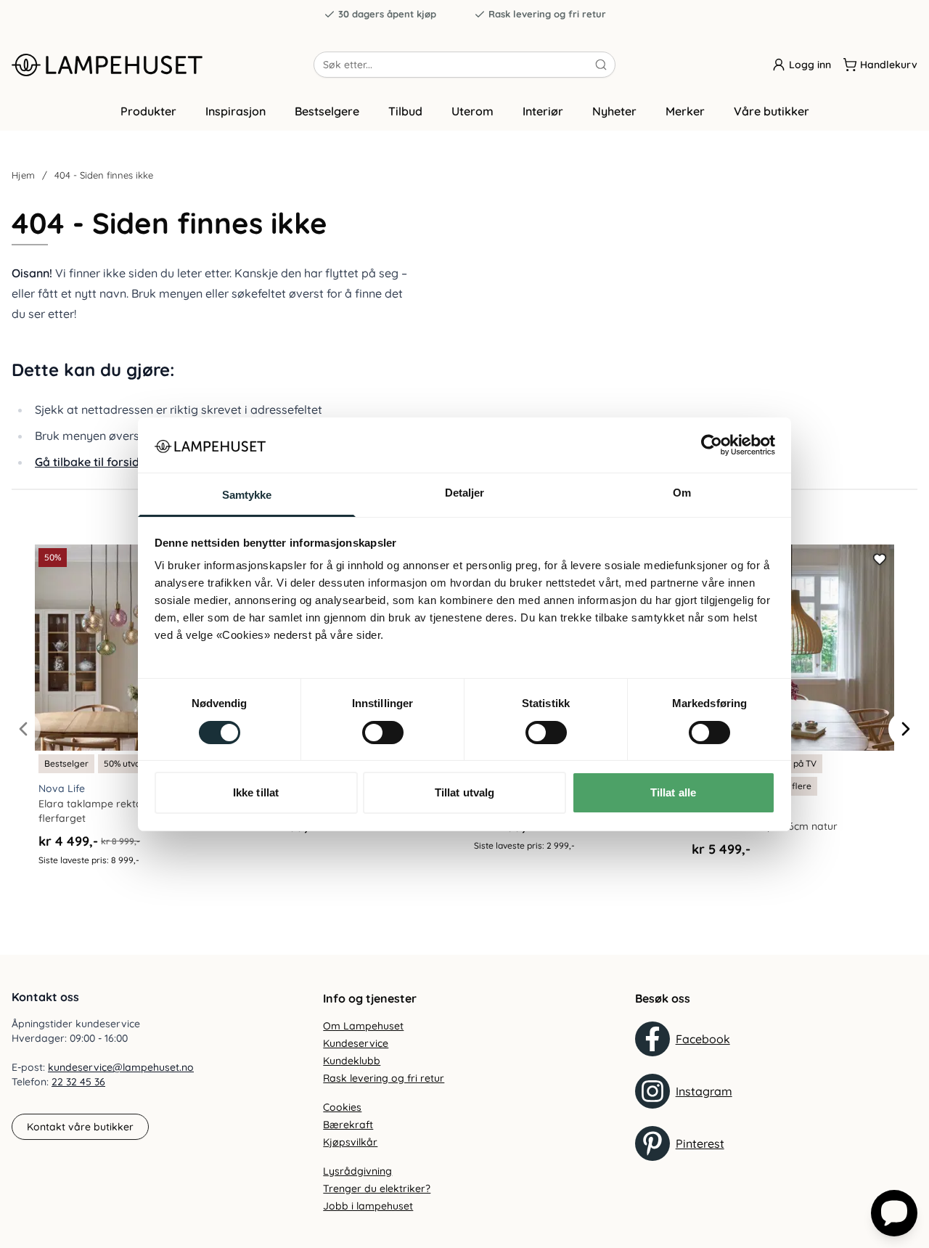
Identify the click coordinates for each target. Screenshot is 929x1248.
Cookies (342, 1107)
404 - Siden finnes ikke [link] (103, 175)
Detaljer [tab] (465, 492)
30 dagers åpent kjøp (387, 14)
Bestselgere (327, 111)
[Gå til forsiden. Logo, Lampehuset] (163, 64)
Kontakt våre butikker (80, 1126)
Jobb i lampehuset (368, 1205)
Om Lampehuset (363, 1025)
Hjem (23, 175)
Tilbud (405, 111)
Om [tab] (682, 492)
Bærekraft (348, 1124)
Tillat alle (673, 792)
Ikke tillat (256, 792)
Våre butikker (771, 111)
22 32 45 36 (78, 1081)
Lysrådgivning (357, 1171)
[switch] (383, 732)
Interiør (543, 111)
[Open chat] (894, 1213)
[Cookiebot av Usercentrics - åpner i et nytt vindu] (711, 445)
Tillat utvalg (464, 792)
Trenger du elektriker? (376, 1188)
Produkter (148, 111)
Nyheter (614, 111)
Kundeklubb (351, 1060)
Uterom (472, 111)
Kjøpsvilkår (350, 1142)
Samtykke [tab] (247, 495)
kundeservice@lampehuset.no (121, 1067)
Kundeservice (355, 1043)
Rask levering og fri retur (547, 14)
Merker (685, 111)
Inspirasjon (235, 111)
